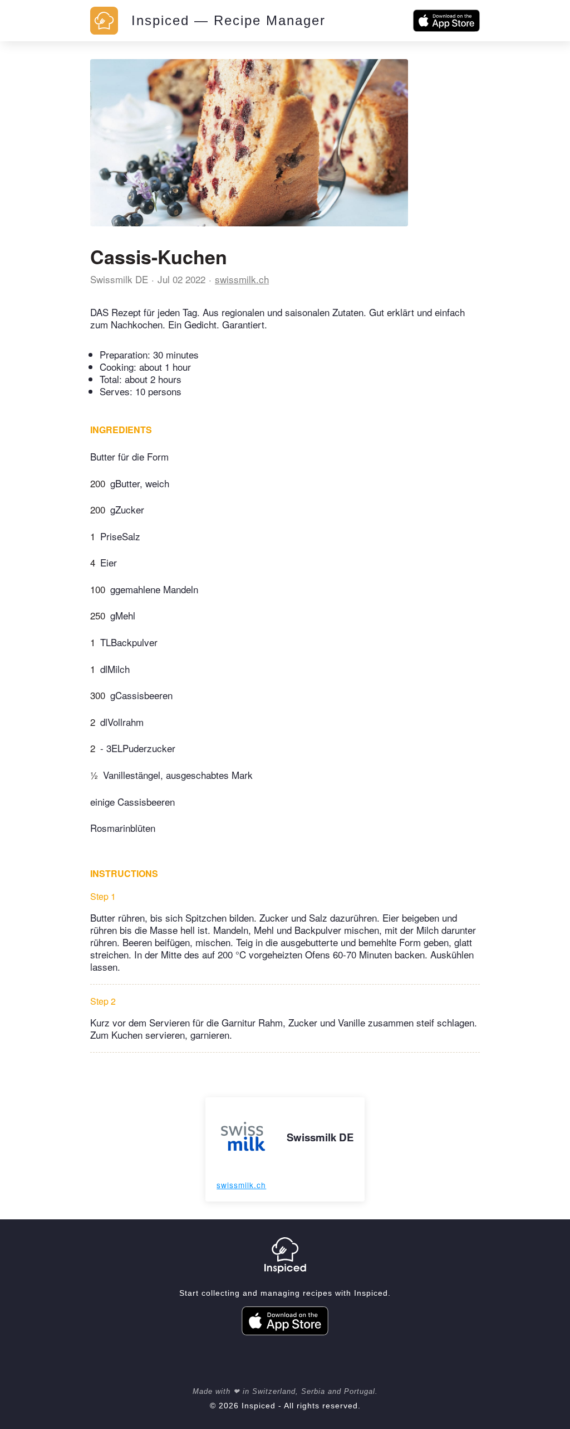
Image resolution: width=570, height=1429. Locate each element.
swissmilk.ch (242, 279)
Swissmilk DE (119, 279)
